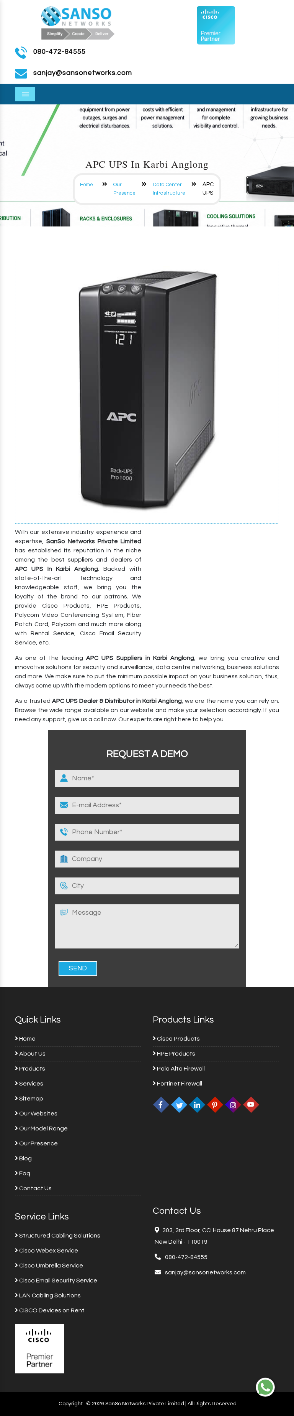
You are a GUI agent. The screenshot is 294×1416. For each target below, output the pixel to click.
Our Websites (37, 1113)
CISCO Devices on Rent (51, 1310)
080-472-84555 (59, 51)
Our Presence (38, 1143)
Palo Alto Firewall (180, 1069)
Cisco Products (178, 1039)
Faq (24, 1173)
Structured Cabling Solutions (59, 1236)
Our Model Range (43, 1128)
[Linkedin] (197, 1105)
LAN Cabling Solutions (49, 1295)
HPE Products (175, 1054)
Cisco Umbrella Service (50, 1265)
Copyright (71, 1403)
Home (86, 184)
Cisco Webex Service (48, 1250)
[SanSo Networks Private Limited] (78, 22)
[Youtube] (251, 1105)
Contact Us (35, 1188)
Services (30, 1084)
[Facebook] (161, 1105)
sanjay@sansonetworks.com (205, 1272)
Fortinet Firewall (179, 1084)
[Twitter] (179, 1105)
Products (31, 1069)
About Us (32, 1054)
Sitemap (30, 1098)
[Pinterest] (215, 1105)
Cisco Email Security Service (57, 1280)
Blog (25, 1158)
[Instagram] (233, 1105)
